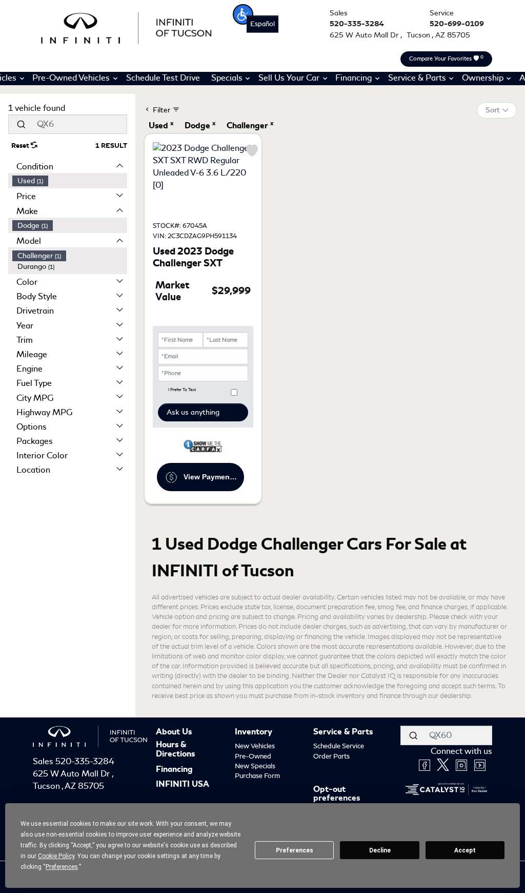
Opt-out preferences (336, 794)
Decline (380, 850)
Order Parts (331, 756)
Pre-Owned (253, 756)
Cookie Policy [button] (56, 856)
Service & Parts (343, 732)
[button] (243, 14)
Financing (174, 769)
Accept (465, 850)
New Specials (255, 766)
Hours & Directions (175, 750)
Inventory (253, 732)
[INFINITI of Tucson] (126, 26)
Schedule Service (338, 746)
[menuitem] (69, 181)
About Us (174, 732)
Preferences (294, 850)
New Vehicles (255, 746)
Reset (21, 146)
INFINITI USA (182, 784)
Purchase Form (257, 776)
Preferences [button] (62, 866)
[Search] (21, 124)
